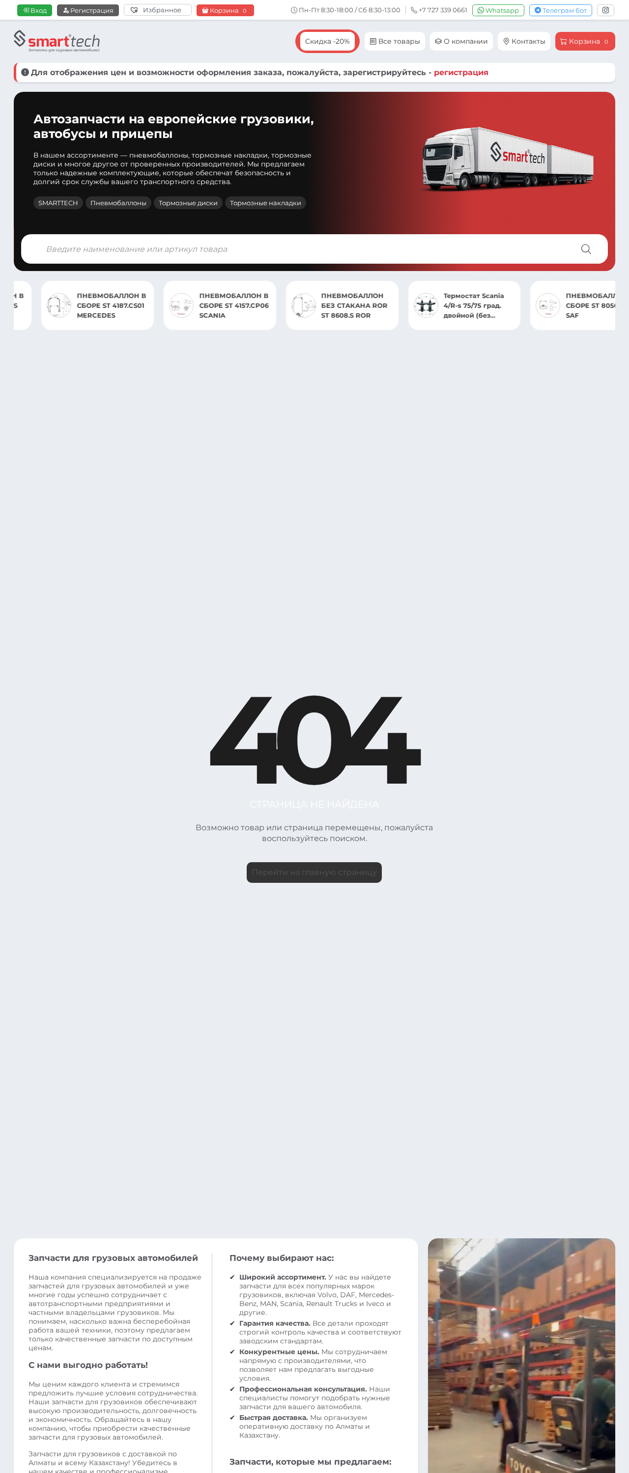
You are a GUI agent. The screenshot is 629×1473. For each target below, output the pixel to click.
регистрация (461, 72)
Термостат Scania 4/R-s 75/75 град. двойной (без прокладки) (446, 306)
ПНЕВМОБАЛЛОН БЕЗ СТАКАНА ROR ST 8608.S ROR (327, 305)
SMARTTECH (58, 203)
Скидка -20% (327, 41)
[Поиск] (586, 249)
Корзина (227, 10)
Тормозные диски (188, 203)
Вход (38, 10)
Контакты (527, 41)
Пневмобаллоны (118, 203)
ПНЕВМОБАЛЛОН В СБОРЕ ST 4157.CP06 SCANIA (206, 305)
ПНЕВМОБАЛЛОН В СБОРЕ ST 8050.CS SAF (572, 305)
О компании (465, 41)
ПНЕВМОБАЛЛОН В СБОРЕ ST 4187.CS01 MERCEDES (83, 305)
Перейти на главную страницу (314, 872)
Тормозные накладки (265, 203)
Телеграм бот (564, 10)
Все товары (398, 41)
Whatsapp (501, 10)
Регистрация (91, 10)
